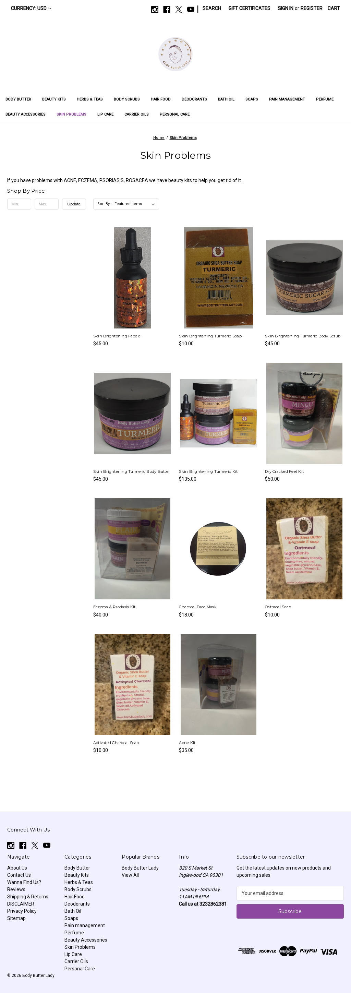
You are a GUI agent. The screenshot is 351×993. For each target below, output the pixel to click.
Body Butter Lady (140, 868)
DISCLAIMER (20, 904)
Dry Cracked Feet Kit (284, 471)
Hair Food (161, 99)
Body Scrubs (127, 99)
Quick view (132, 265)
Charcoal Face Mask (198, 607)
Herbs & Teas (90, 99)
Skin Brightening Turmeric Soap (210, 336)
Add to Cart (132, 290)
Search (212, 8)
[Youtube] (190, 9)
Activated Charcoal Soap (116, 742)
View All (130, 875)
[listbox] (136, 204)
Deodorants (194, 99)
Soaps (251, 99)
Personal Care (175, 114)
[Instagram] (154, 9)
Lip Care (105, 114)
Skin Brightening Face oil (118, 336)
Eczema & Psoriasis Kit (114, 607)
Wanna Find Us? (24, 882)
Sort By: (104, 204)
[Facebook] (166, 9)
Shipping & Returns (27, 896)
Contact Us (19, 875)
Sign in (285, 8)
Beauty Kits (54, 99)
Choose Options (304, 425)
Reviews (16, 889)
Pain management (287, 99)
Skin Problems (71, 114)
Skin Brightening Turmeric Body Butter (131, 471)
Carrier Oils (136, 114)
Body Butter (18, 99)
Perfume (325, 99)
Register (312, 8)
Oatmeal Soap (278, 607)
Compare (130, 278)
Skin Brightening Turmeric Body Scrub (302, 336)
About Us (17, 868)
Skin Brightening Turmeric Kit (208, 471)
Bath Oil (226, 99)
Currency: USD (29, 8)
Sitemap (16, 918)
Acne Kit (187, 742)
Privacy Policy (22, 911)
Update (74, 204)
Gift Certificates (249, 8)
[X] (178, 9)
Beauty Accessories (25, 114)
